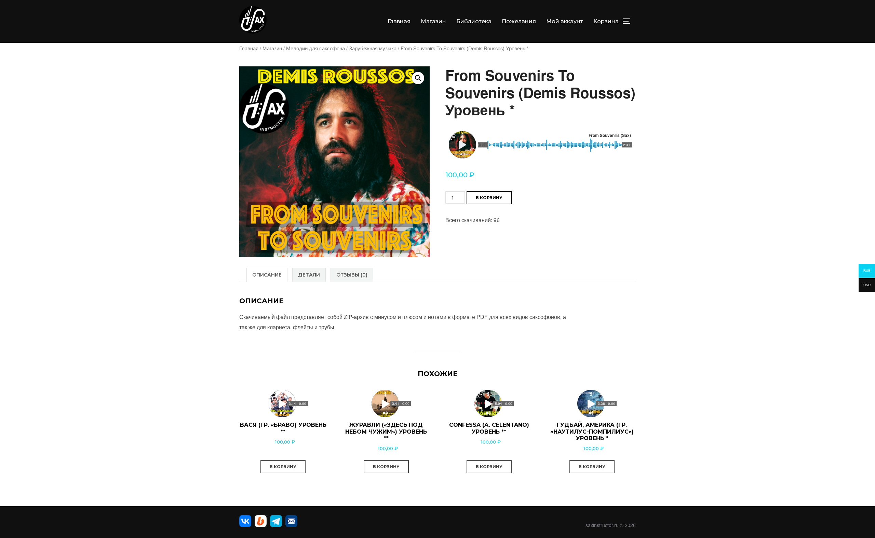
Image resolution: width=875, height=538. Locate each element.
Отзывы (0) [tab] (351, 275)
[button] (418, 78)
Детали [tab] (309, 275)
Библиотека (474, 21)
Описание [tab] (267, 275)
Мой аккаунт (564, 21)
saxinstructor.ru (602, 525)
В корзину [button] (283, 466)
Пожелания (519, 21)
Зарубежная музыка (372, 48)
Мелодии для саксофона (315, 48)
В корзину (489, 197)
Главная (399, 21)
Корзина (606, 21)
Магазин (433, 21)
